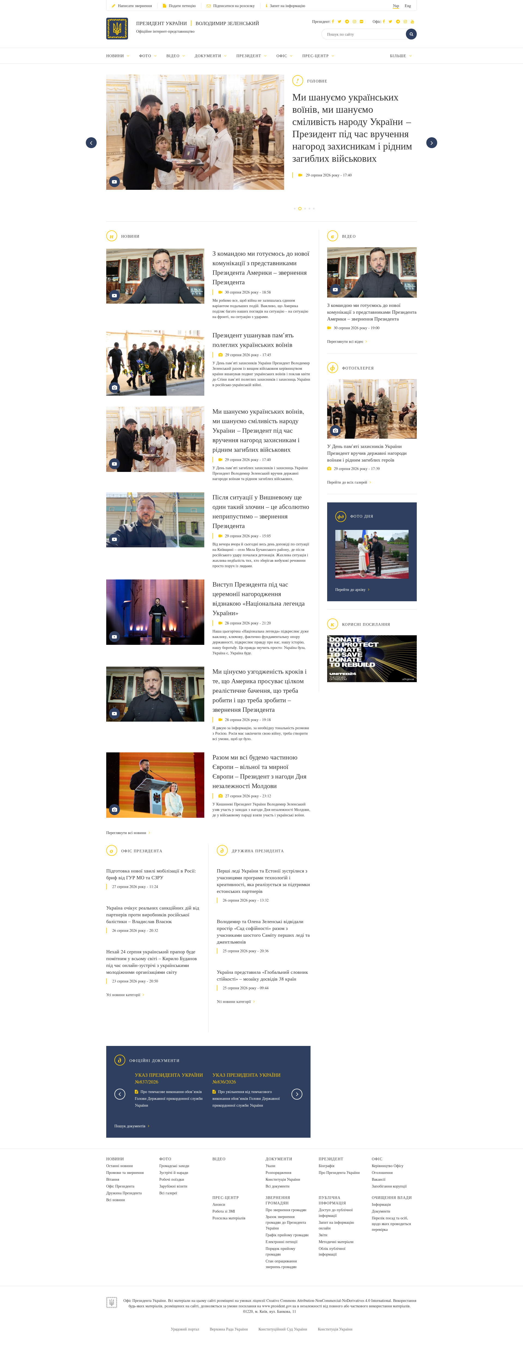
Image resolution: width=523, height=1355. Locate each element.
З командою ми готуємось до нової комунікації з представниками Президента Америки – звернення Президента (371, 312)
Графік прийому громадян (287, 1234)
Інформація (381, 1204)
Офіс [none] (282, 55)
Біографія (326, 1165)
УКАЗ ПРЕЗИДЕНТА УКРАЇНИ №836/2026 (246, 1078)
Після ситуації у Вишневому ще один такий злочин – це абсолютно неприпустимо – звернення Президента (260, 511)
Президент (331, 1158)
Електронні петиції (281, 1241)
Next (296, 1094)
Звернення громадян (278, 1200)
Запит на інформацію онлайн (336, 1225)
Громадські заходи (174, 1165)
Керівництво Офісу (387, 1165)
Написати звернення (135, 5)
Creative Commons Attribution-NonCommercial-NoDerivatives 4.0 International (328, 1300)
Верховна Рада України (229, 1329)
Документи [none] (209, 55)
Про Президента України (339, 1172)
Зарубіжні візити (173, 1186)
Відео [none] (173, 55)
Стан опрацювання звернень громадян (281, 1263)
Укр (396, 5)
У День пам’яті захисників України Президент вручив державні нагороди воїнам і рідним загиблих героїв (367, 453)
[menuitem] (120, 55)
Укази (270, 1165)
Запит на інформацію (287, 5)
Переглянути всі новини (126, 832)
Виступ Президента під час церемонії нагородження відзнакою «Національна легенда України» (258, 598)
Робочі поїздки (171, 1179)
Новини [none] (115, 55)
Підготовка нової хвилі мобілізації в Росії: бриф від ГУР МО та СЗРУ (151, 874)
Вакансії (378, 1179)
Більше (399, 55)
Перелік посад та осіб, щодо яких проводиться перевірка (391, 1223)
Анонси (218, 1204)
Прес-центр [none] (316, 55)
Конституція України (283, 1179)
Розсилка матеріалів (228, 1217)
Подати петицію (182, 5)
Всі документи (278, 1186)
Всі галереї (168, 1192)
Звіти (323, 1234)
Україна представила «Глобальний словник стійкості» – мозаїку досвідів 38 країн (262, 975)
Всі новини (115, 1199)
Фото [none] (146, 55)
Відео (219, 1158)
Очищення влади (392, 1197)
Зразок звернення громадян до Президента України (286, 1222)
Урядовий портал (185, 1329)
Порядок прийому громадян (280, 1251)
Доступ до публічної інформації (336, 1212)
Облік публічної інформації (332, 1251)
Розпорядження (278, 1172)
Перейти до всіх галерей (347, 482)
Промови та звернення (125, 1172)
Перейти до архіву (351, 589)
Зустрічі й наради (173, 1172)
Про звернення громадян (286, 1209)
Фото (165, 1158)
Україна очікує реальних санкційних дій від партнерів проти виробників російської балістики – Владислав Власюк (152, 914)
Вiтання (112, 1179)
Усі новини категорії (123, 994)
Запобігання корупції (389, 1186)
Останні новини (119, 1165)
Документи (279, 1158)
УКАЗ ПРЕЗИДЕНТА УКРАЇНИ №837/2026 (169, 1078)
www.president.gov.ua (279, 1305)
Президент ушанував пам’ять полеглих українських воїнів (253, 340)
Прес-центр (225, 1197)
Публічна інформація (332, 1200)
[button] (341, 21)
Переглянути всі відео (345, 341)
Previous (119, 1094)
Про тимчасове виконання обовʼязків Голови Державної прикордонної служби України (169, 1098)
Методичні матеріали (336, 1241)
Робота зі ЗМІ (223, 1211)
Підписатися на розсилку (234, 5)
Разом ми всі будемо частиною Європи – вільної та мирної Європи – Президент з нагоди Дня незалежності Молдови (259, 771)
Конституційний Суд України (283, 1329)
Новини (115, 1158)
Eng (408, 5)
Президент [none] (249, 55)
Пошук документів (130, 1125)
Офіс (377, 1158)
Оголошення (382, 1172)
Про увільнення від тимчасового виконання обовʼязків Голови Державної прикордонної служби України (246, 1098)
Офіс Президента (120, 1186)
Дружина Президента (124, 1192)
